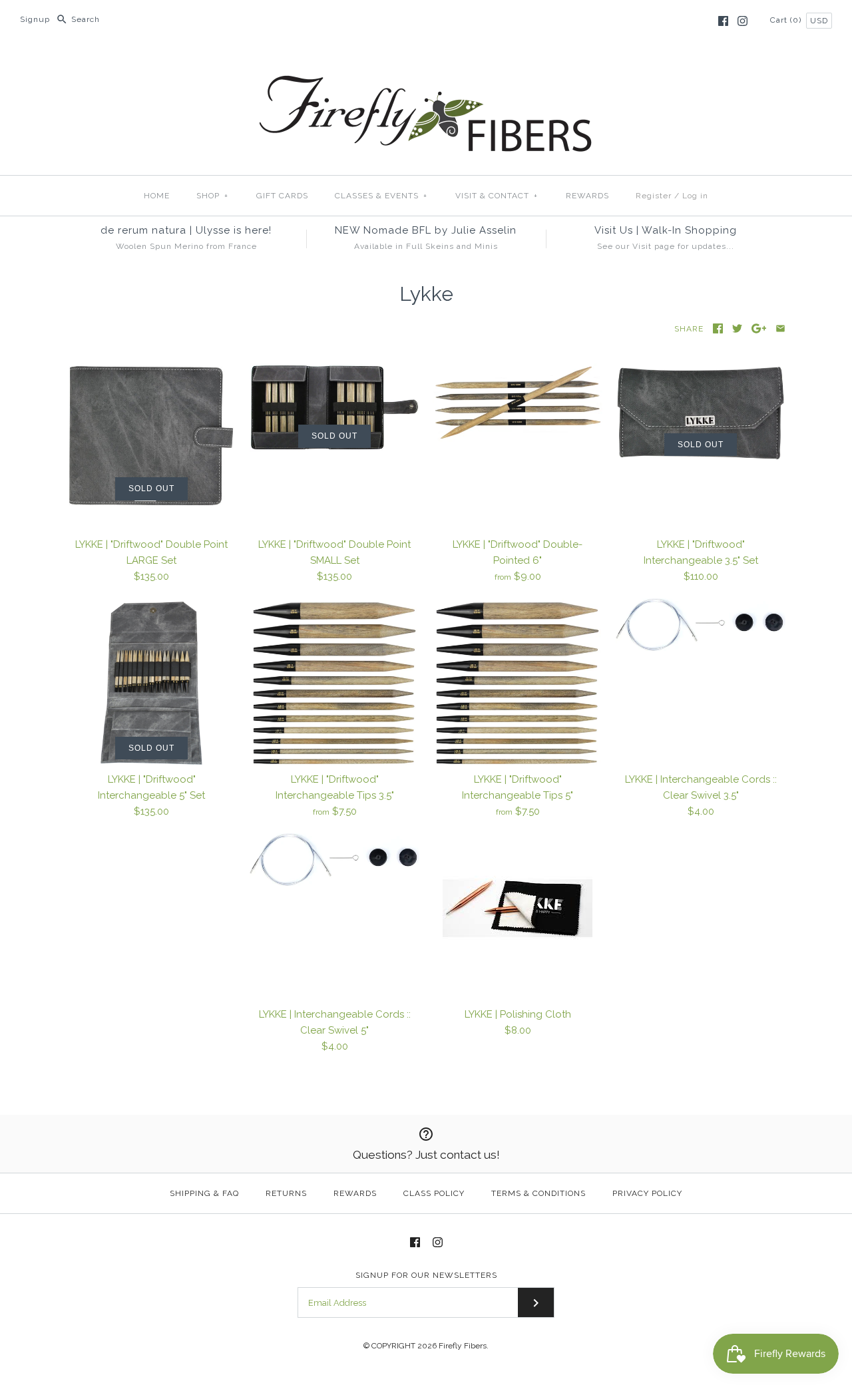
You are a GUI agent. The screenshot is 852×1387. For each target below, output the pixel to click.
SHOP (212, 195)
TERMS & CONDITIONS (538, 1193)
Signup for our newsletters (426, 1275)
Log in (695, 195)
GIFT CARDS (282, 195)
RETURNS (286, 1193)
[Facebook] (723, 21)
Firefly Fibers (463, 1345)
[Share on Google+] (759, 328)
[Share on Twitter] (737, 328)
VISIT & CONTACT (496, 195)
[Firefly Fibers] (426, 65)
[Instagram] (742, 21)
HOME (157, 195)
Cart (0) (787, 20)
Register (654, 195)
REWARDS (587, 195)
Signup (35, 19)
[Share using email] (780, 328)
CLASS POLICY (434, 1193)
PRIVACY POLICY (647, 1193)
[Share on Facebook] (718, 328)
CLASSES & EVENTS (381, 195)
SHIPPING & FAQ (204, 1193)
